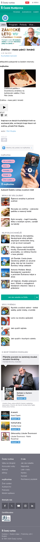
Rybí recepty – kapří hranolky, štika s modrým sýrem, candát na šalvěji (24, 221)
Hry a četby (7, 161)
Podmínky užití (26, 534)
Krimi (5, 166)
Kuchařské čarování (9, 56)
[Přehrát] (4, 107)
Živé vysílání (7, 180)
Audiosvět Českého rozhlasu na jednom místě (17, 190)
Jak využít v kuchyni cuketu (23, 338)
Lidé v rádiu (25, 470)
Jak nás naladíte (27, 463)
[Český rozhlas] (8, 2)
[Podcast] (2, 115)
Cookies (5, 534)
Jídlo (3, 24)
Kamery (36, 12)
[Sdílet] (6, 115)
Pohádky (6, 171)
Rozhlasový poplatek (29, 479)
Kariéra (23, 473)
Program (16, 12)
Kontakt (24, 476)
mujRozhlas (6, 155)
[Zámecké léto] (20, 36)
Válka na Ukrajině (8, 463)
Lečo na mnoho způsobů (22, 318)
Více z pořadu (9, 305)
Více (32, 24)
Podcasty (5, 490)
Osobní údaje (14, 534)
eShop (4, 473)
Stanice (5, 470)
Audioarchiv (26, 12)
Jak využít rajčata (18, 328)
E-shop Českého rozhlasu (15, 352)
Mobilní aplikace (8, 493)
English (4, 536)
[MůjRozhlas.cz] (4, 66)
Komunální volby (8, 466)
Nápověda (25, 466)
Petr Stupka (11, 131)
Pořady (23, 24)
